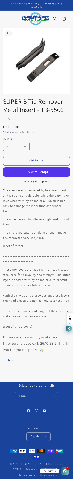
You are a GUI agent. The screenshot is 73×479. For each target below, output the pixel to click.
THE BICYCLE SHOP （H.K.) (35, 464)
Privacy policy (52, 469)
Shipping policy (49, 475)
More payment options (36, 181)
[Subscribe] (53, 396)
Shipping (7, 132)
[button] (8, 18)
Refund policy (33, 469)
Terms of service (28, 475)
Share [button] (10, 360)
